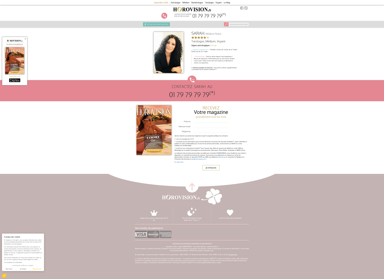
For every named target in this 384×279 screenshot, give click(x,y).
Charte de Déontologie (214, 248)
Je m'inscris (211, 167)
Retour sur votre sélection (157, 24)
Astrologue (175, 2)
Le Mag (227, 2)
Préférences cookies (196, 250)
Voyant (219, 2)
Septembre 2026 (161, 2)
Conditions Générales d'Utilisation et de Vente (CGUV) (164, 248)
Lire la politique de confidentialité (13, 262)
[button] (4, 275)
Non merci (9, 269)
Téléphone (186, 131)
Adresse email (184, 126)
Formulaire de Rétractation (231, 248)
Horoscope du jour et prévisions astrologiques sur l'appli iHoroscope (192, 243)
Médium (185, 2)
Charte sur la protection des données (194, 248)
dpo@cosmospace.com (198, 159)
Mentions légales (140, 248)
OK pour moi (37, 269)
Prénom (187, 121)
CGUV (192, 139)
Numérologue (197, 2)
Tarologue (209, 2)
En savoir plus (178, 162)
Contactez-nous (209, 250)
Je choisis (23, 269)
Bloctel (221, 157)
